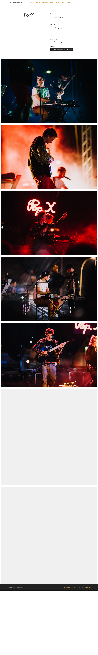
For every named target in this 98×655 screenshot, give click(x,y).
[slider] (71, 49)
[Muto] (67, 49)
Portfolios (44, 2)
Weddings (37, 2)
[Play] (52, 49)
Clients (62, 2)
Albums (52, 2)
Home (31, 2)
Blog (57, 2)
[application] (61, 49)
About (68, 2)
